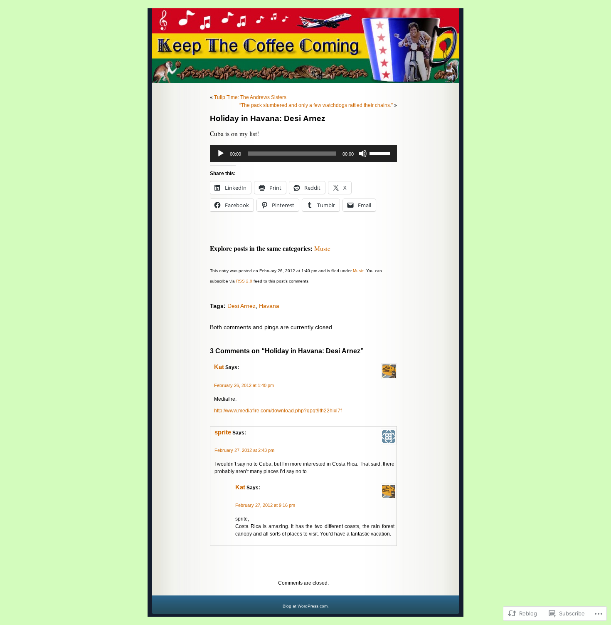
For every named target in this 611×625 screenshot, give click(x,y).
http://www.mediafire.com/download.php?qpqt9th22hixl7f (278, 411)
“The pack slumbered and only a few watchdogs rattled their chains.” (316, 105)
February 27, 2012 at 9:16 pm (265, 505)
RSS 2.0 (244, 281)
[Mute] (363, 153)
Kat (219, 367)
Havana (269, 306)
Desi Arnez (241, 306)
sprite (222, 432)
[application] (303, 153)
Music (322, 248)
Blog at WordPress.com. (306, 606)
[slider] (381, 152)
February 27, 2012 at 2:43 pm (244, 450)
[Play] (221, 153)
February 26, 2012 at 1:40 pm (244, 385)
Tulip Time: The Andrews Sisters (250, 97)
